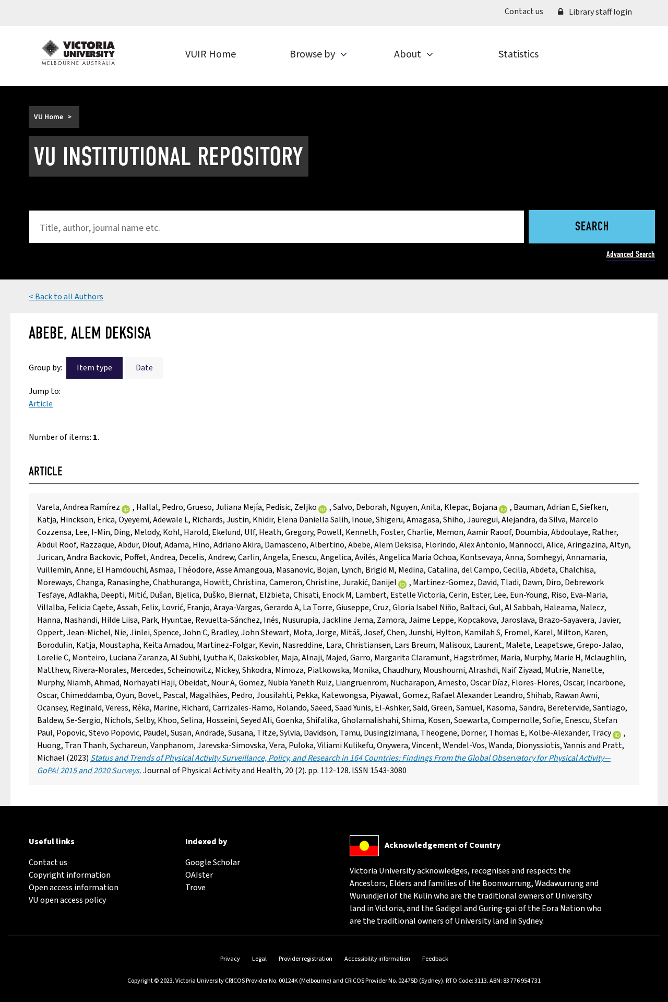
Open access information (73, 887)
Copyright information (70, 875)
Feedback (435, 958)
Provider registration (305, 958)
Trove (195, 887)
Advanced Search (630, 254)
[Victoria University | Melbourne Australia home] (78, 52)
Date (144, 368)
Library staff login (599, 12)
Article (41, 404)
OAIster (199, 875)
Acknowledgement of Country (442, 845)
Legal (259, 958)
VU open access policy (67, 900)
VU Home (48, 117)
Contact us (528, 11)
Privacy (230, 958)
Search (592, 227)
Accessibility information (377, 958)
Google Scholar (212, 862)
